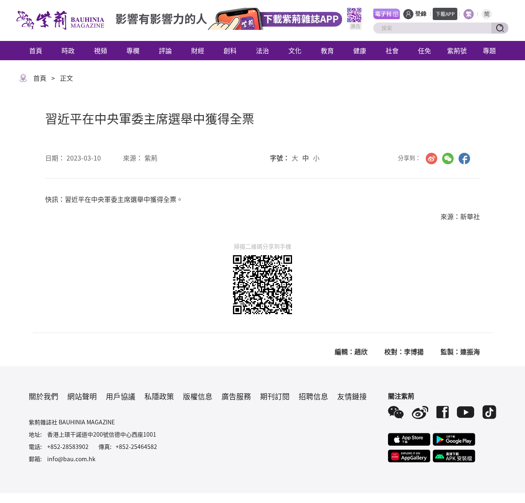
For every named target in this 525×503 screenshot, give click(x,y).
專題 (489, 50)
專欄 (132, 50)
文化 (294, 50)
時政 (68, 50)
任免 (424, 50)
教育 (327, 50)
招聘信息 (313, 396)
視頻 (100, 50)
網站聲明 (82, 396)
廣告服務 (236, 396)
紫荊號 (457, 50)
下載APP (445, 13)
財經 (197, 50)
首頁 (35, 50)
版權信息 (197, 396)
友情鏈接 (352, 396)
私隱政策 (159, 396)
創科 (230, 50)
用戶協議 (120, 396)
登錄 (421, 14)
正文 (66, 78)
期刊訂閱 (275, 396)
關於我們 (43, 396)
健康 (359, 50)
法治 (262, 50)
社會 (392, 50)
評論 (165, 50)
